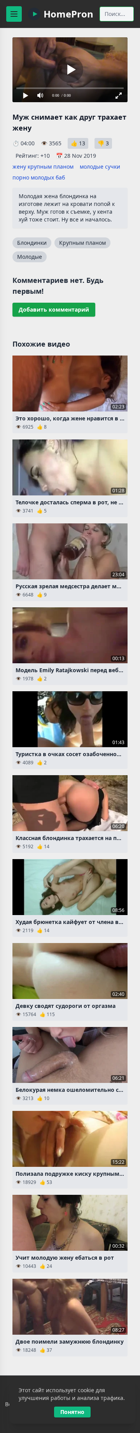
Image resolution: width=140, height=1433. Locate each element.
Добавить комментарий (54, 309)
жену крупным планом (43, 166)
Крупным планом (82, 242)
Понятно (72, 1412)
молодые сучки (100, 166)
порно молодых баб (38, 177)
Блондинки (32, 242)
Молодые (29, 256)
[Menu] (14, 14)
